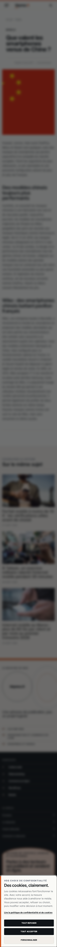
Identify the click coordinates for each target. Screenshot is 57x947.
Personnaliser (29, 940)
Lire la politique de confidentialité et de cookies (28, 912)
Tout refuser (29, 923)
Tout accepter (29, 931)
